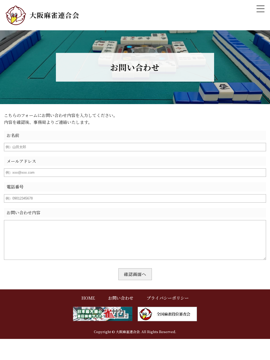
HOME (88, 298)
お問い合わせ (120, 298)
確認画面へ (135, 274)
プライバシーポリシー (168, 298)
